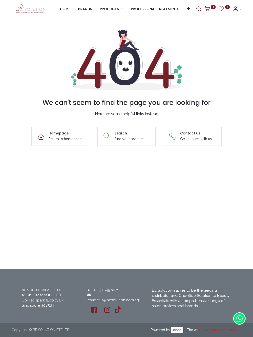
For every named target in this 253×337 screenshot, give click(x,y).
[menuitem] (65, 9)
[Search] (198, 9)
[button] (188, 9)
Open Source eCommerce (220, 330)
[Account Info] (237, 9)
